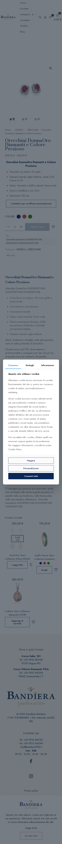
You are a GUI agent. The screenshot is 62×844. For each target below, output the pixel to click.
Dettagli (30, 365)
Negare (31, 460)
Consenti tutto (31, 476)
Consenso (13, 365)
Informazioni (47, 365)
